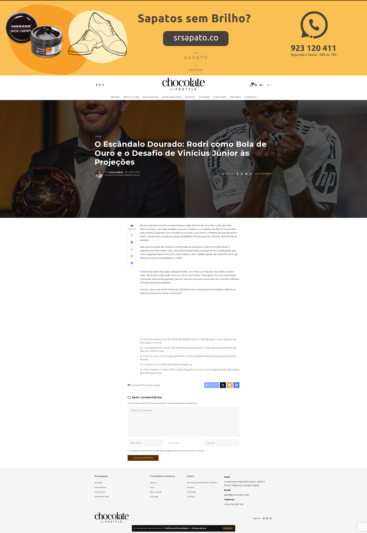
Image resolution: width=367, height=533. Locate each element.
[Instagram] (99, 85)
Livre (98, 137)
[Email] (131, 256)
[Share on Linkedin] (246, 173)
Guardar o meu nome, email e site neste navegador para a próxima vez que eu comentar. (168, 451)
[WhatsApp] (103, 85)
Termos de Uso (199, 528)
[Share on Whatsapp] (242, 173)
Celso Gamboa (116, 172)
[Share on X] (131, 242)
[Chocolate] (183, 85)
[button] (227, 528)
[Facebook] (96, 85)
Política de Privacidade (176, 528)
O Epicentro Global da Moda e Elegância (167, 364)
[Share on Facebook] (237, 173)
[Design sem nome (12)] (183, 37)
